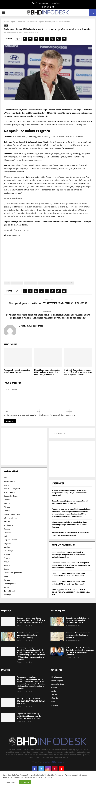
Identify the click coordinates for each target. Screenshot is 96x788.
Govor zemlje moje (12, 514)
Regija (6, 562)
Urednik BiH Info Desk (14, 33)
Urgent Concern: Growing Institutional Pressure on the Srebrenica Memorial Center (29, 715)
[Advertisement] (48, 257)
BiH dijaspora (9, 481)
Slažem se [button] (25, 782)
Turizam (7, 580)
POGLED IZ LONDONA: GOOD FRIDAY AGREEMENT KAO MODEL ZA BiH (71, 592)
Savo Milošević (54, 283)
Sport (6, 25)
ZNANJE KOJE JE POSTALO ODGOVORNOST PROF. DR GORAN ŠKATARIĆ (31, 700)
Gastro (7, 511)
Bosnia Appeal (10, 492)
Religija (7, 565)
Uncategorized (10, 584)
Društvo (7, 500)
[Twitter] (41, 769)
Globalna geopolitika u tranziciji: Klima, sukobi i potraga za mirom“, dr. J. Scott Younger (69, 524)
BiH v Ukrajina (30, 283)
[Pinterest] (55, 769)
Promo (7, 558)
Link (5, 536)
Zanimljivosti (9, 591)
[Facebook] (34, 769)
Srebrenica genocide (13, 573)
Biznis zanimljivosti (12, 489)
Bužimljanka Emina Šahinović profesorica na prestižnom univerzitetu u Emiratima (71, 565)
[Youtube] (61, 769)
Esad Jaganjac (58, 590)
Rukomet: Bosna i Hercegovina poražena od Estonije (17, 371)
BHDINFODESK (17, 283)
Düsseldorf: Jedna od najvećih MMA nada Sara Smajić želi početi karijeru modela (47, 372)
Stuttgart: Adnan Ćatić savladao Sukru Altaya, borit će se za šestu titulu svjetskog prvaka (78, 372)
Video (6, 587)
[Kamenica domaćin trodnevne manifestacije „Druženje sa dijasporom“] (57, 636)
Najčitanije (8, 551)
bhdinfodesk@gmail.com (53, 762)
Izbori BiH (8, 522)
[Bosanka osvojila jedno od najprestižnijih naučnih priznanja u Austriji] (8, 636)
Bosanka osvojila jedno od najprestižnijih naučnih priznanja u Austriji (28, 635)
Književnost (9, 525)
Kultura (7, 529)
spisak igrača (68, 283)
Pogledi (7, 554)
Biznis (6, 485)
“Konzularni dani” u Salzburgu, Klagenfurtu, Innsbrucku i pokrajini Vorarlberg (68, 554)
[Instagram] (48, 769)
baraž (7, 283)
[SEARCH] (89, 433)
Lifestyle (7, 533)
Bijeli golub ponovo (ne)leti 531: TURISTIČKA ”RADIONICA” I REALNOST (48, 303)
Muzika (7, 547)
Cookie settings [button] (11, 782)
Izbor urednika (10, 518)
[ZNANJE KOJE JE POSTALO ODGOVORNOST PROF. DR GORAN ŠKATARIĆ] (8, 702)
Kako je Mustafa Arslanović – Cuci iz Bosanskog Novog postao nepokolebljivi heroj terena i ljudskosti (80, 651)
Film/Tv (7, 503)
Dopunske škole (11, 496)
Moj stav (7, 544)
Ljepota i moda (10, 540)
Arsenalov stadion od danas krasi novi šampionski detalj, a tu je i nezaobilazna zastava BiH (69, 492)
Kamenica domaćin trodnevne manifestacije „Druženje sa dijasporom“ (78, 635)
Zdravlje (7, 595)
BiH (5, 478)
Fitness (7, 507)
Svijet (6, 576)
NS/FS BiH (42, 283)
